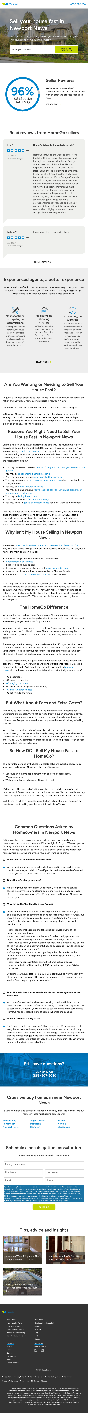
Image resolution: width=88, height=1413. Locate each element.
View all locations (13, 1363)
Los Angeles (11, 1356)
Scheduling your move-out (16, 1336)
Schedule (44, 1207)
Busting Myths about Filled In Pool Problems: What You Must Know (21, 1287)
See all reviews (42, 262)
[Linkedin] (42, 1350)
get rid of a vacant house (36, 502)
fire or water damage (38, 499)
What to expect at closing (16, 1333)
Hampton (35, 1127)
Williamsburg (9, 1120)
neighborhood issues (57, 568)
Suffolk (61, 1120)
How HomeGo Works (14, 1323)
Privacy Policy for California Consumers (28, 1377)
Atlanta (9, 1347)
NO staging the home (17, 683)
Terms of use (24, 1381)
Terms (66, 1201)
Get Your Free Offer (66, 49)
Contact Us (38, 1343)
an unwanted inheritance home (46, 480)
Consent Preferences (10, 1381)
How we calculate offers (15, 1326)
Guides (37, 1339)
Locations (37, 1329)
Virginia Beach (37, 1120)
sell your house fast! (32, 451)
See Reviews (52, 104)
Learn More (42, 362)
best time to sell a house (36, 574)
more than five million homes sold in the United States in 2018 (46, 545)
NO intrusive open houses (19, 689)
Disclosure (35, 1381)
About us (37, 1326)
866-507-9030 (78, 4)
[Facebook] (35, 1350)
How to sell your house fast (44, 1323)
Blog (36, 1333)
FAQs (36, 1336)
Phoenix (10, 1359)
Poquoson (35, 1123)
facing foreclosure (27, 496)
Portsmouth (9, 1123)
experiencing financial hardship (34, 473)
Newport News (10, 1127)
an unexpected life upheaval (47, 477)
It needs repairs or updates (19, 561)
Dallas (9, 1350)
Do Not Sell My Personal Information (58, 1377)
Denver (9, 1353)
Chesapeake (64, 1127)
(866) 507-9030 (44, 1075)
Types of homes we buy (15, 1329)
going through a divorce (30, 486)
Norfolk (62, 1123)
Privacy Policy (31, 1191)
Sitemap (44, 1381)
